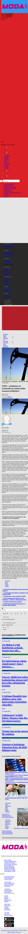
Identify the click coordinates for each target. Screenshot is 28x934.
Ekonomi (6, 159)
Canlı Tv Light (8, 248)
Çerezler (21, 930)
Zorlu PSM (7, 195)
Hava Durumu (10, 864)
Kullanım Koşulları (11, 932)
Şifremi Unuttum (8, 290)
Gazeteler (6, 168)
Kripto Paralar (7, 272)
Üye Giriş (6, 288)
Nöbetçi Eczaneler (8, 254)
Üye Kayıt (6, 289)
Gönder (4, 613)
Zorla (5, 196)
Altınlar (6, 268)
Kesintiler (7, 581)
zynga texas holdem (9, 184)
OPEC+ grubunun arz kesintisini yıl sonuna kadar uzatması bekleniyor (5, 342)
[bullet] (17, 613)
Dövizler (6, 270)
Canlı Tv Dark (7, 252)
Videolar (6, 165)
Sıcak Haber (7, 284)
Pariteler (6, 274)
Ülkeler (7, 585)
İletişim (6, 297)
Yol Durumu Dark (8, 246)
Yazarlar (6, 166)
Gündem (6, 158)
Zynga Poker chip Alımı (10, 187)
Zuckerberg (7, 189)
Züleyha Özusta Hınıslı (10, 188)
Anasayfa (6, 295)
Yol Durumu (9, 869)
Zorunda (6, 194)
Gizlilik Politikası (15, 930)
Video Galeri (7, 279)
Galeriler (6, 300)
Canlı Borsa (7, 260)
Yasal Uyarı (18, 932)
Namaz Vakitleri (8, 261)
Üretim (6, 586)
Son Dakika (7, 155)
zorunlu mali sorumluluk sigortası (12, 192)
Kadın (5, 162)
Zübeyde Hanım (8, 191)
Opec (6, 582)
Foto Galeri (7, 164)
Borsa (4, 335)
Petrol (6, 583)
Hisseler (6, 271)
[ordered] (15, 613)
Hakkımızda (7, 296)
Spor (5, 161)
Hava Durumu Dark (9, 245)
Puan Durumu (7, 263)
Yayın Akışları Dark (9, 253)
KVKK (24, 930)
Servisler (6, 157)
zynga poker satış (8, 185)
